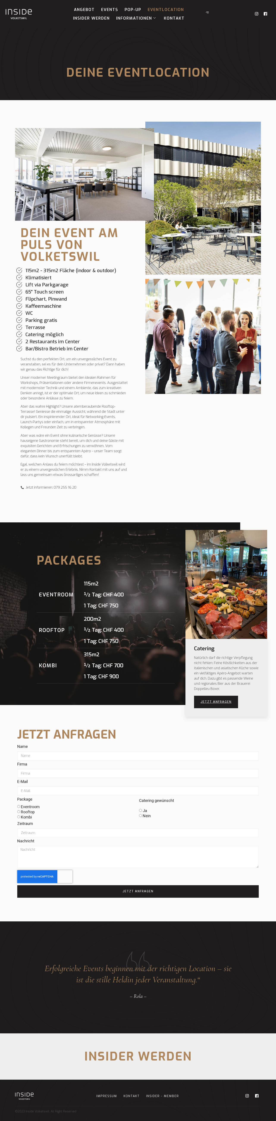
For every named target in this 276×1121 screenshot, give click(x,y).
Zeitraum (25, 824)
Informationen (134, 18)
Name (22, 747)
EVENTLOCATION (166, 9)
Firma (22, 764)
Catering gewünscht (156, 801)
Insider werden (91, 18)
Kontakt (174, 18)
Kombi (26, 817)
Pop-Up (133, 9)
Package (24, 800)
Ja (145, 811)
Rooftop (28, 812)
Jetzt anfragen (216, 702)
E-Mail (22, 782)
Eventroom (30, 807)
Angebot (84, 9)
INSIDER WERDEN (138, 1056)
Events (109, 9)
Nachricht (25, 841)
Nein (147, 816)
